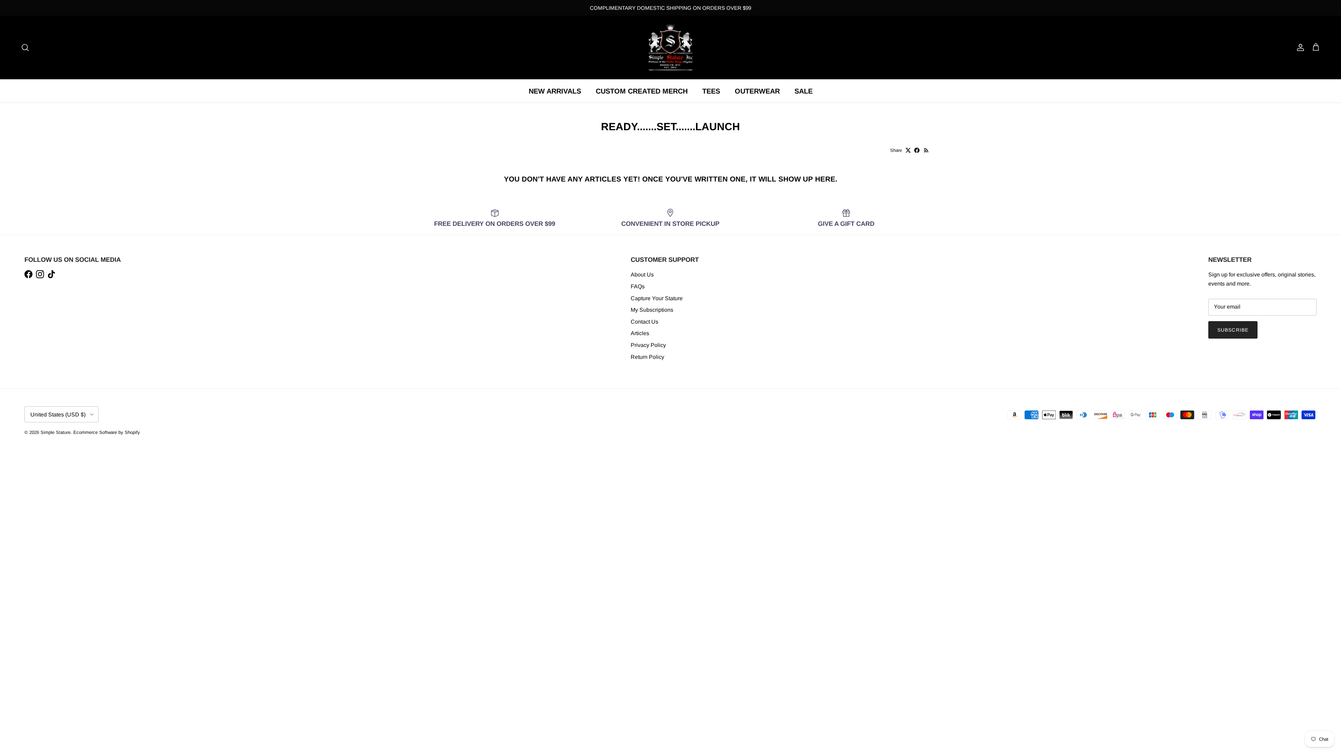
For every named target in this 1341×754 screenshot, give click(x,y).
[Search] (25, 47)
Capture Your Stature (657, 298)
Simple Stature (56, 432)
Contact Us (644, 322)
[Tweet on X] (908, 150)
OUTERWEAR (757, 91)
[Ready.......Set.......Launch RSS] (926, 150)
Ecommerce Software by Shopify (106, 432)
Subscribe (1232, 330)
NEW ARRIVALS (555, 91)
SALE (803, 91)
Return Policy (647, 357)
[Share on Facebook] (916, 150)
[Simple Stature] (670, 47)
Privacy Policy (648, 345)
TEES (711, 91)
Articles (640, 333)
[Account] (1299, 47)
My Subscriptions (652, 310)
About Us (642, 275)
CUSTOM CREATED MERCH (642, 91)
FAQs (638, 286)
